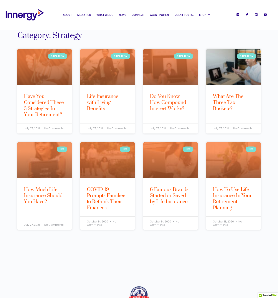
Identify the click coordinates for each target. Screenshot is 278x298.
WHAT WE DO (105, 15)
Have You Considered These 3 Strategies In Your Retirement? (44, 105)
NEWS (122, 15)
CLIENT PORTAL (184, 15)
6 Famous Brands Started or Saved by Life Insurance (169, 195)
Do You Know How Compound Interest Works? (168, 102)
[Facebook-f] (247, 14)
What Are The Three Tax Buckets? (228, 102)
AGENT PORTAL (159, 15)
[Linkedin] (256, 14)
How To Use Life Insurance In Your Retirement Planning (232, 198)
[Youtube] (265, 14)
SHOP (202, 15)
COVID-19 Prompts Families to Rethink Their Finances (106, 198)
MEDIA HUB (84, 15)
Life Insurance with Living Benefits (102, 102)
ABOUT (67, 15)
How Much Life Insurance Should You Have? (43, 195)
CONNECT (138, 15)
